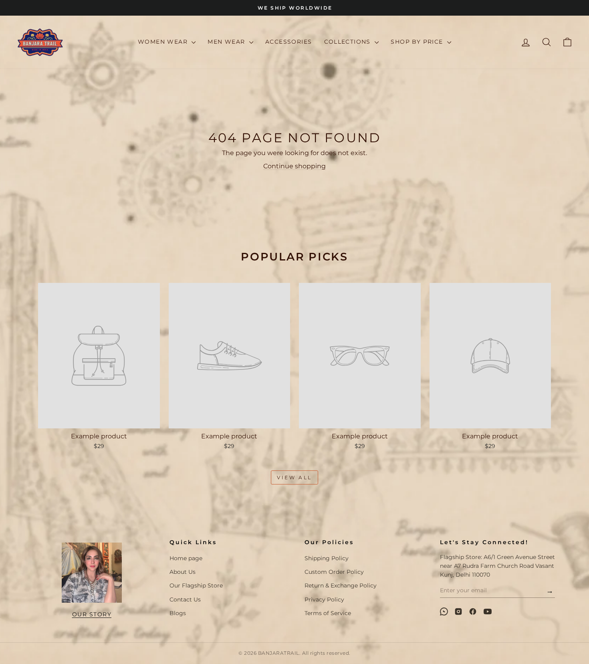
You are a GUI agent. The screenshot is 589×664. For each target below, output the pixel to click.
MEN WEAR (227, 41)
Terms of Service (328, 613)
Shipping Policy (327, 558)
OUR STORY (92, 614)
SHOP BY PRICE (418, 41)
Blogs (177, 613)
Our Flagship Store (196, 585)
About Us (182, 571)
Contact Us (185, 599)
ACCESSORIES (288, 41)
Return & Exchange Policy (341, 585)
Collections (348, 41)
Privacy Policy (324, 599)
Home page (185, 558)
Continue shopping (294, 166)
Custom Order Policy (334, 571)
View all (294, 477)
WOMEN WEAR (164, 41)
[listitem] (444, 611)
